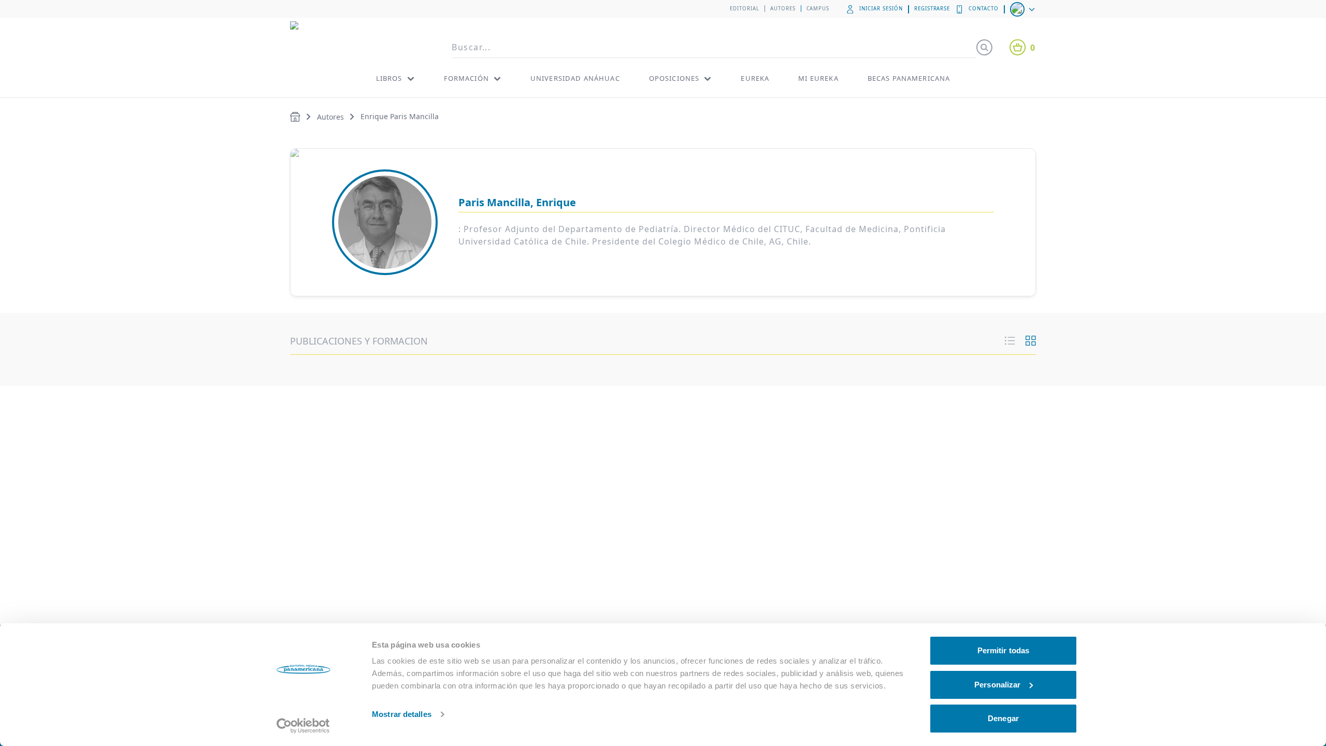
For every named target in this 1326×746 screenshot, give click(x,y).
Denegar (1003, 718)
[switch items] (1031, 341)
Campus (818, 8)
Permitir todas (1003, 650)
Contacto (984, 8)
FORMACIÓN (466, 78)
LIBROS (389, 78)
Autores (783, 8)
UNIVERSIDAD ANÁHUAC (575, 78)
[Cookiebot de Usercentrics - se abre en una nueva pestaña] (303, 726)
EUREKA (755, 78)
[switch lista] (1010, 341)
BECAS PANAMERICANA (909, 78)
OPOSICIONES (674, 78)
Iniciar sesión (880, 8)
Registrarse (932, 8)
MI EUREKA (818, 78)
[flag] (1023, 9)
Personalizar (997, 684)
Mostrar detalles (401, 714)
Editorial (744, 8)
